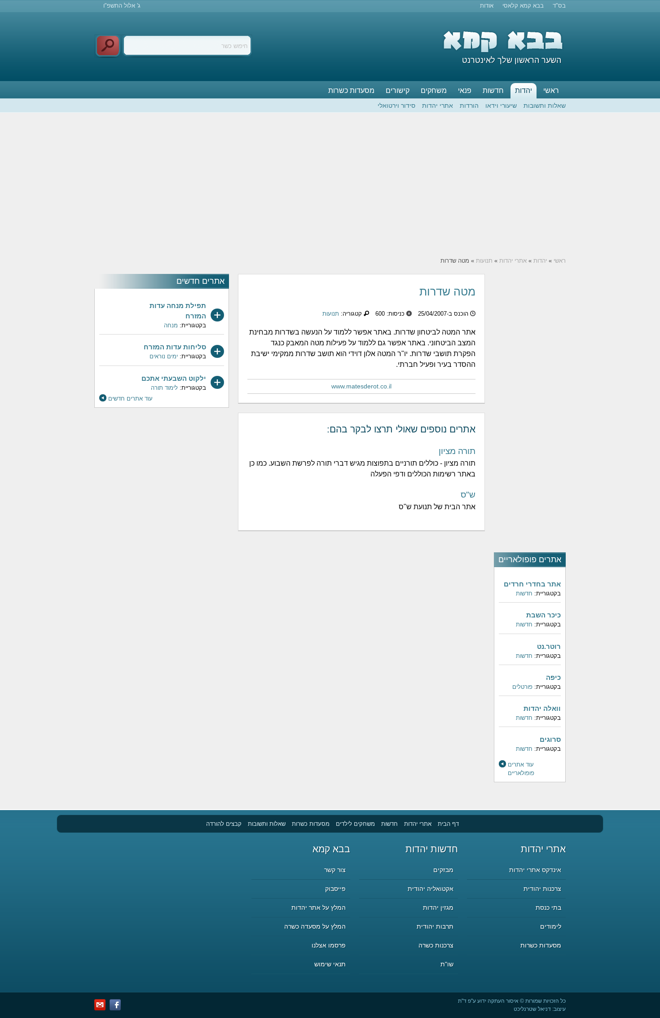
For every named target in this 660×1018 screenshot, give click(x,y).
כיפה (553, 677)
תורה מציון (457, 451)
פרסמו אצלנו (329, 945)
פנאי (464, 90)
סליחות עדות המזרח (175, 347)
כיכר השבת (543, 615)
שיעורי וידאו (501, 105)
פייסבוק (335, 888)
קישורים (397, 90)
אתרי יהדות (437, 105)
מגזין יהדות (438, 907)
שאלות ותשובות (545, 105)
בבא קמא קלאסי (523, 5)
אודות (486, 5)
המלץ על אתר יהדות (318, 907)
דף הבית (448, 823)
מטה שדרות (447, 291)
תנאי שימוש (330, 964)
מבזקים (443, 869)
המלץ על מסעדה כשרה (315, 926)
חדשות (493, 90)
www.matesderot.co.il (361, 386)
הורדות (469, 105)
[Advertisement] (330, 184)
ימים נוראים (164, 356)
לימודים (550, 926)
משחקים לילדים (355, 823)
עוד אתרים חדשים (130, 398)
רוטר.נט (549, 646)
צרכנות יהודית (542, 888)
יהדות (523, 90)
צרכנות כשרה (435, 945)
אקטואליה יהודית (430, 888)
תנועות (484, 260)
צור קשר (335, 869)
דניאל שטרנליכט (532, 1009)
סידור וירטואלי (396, 105)
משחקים (434, 90)
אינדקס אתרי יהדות (535, 869)
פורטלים (522, 686)
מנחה (171, 325)
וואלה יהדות (542, 708)
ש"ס (468, 494)
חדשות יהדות (431, 849)
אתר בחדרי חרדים (532, 584)
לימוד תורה (164, 387)
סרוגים (550, 739)
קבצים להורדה (224, 823)
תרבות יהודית (435, 926)
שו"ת (446, 964)
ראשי (551, 90)
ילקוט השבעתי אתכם (173, 378)
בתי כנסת (548, 907)
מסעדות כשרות (351, 90)
